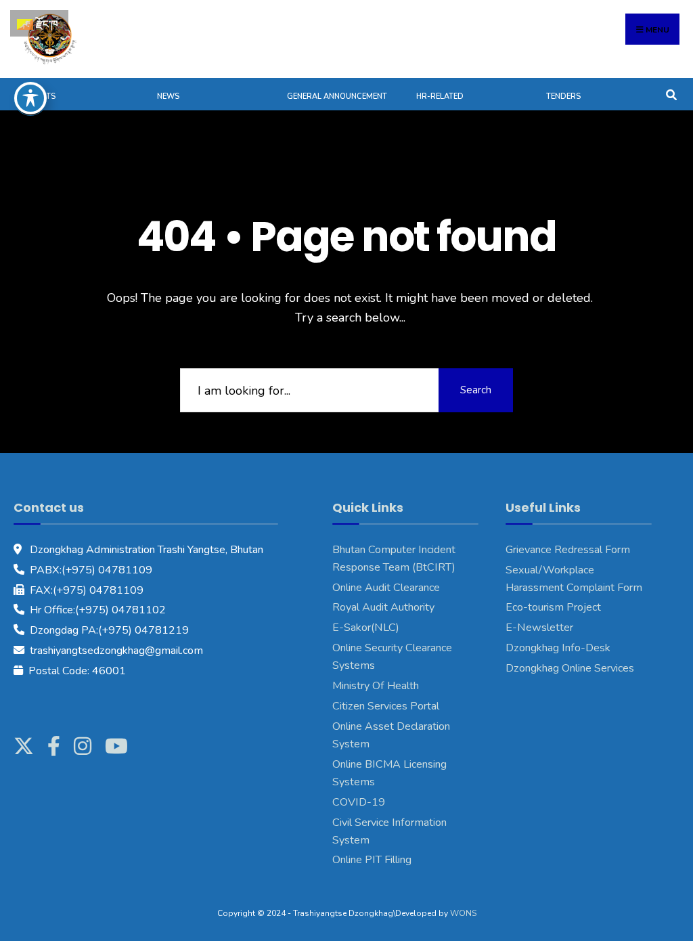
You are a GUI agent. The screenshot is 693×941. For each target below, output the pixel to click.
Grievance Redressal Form (568, 549)
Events (41, 96)
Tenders (563, 96)
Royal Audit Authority (383, 607)
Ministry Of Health (375, 685)
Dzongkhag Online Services (570, 668)
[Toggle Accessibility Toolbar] (30, 98)
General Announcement (337, 96)
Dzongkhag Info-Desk (558, 647)
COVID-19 (358, 802)
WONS (463, 913)
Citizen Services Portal (385, 706)
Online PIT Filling (371, 859)
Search (475, 390)
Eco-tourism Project (553, 607)
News (168, 96)
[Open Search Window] (671, 94)
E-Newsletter (539, 627)
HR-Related (440, 96)
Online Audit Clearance (386, 587)
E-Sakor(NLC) (365, 627)
